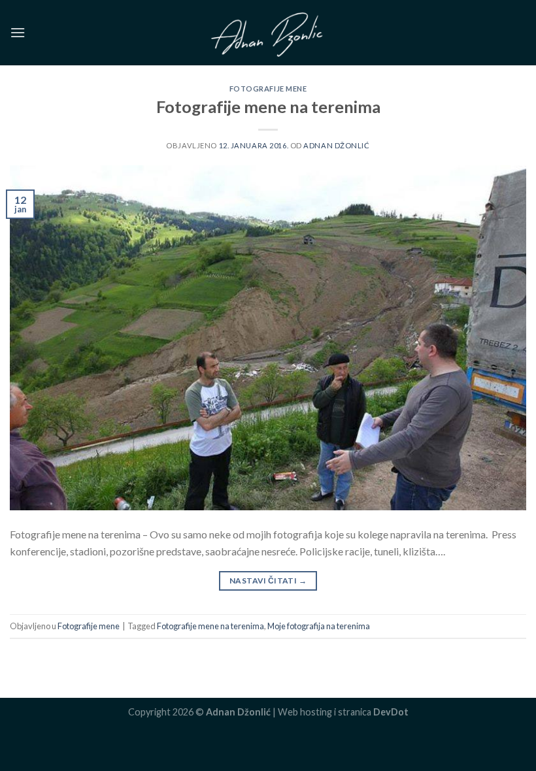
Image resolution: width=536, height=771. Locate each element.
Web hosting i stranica (343, 711)
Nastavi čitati (268, 580)
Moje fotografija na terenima (318, 626)
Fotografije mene (268, 88)
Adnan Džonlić (336, 145)
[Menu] (17, 32)
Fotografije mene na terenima (268, 106)
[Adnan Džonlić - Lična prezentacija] (268, 32)
